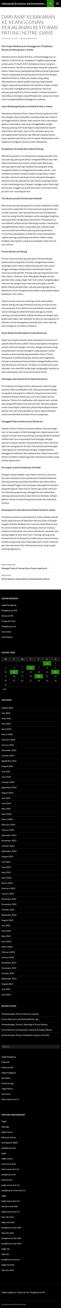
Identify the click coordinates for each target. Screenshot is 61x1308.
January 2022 (7, 957)
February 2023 (8, 888)
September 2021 (9, 978)
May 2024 (6, 808)
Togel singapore (8, 1292)
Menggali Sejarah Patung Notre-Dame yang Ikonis (24, 566)
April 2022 (6, 941)
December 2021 (8, 962)
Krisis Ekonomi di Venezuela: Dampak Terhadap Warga (26, 1029)
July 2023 (5, 861)
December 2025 (8, 750)
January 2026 (7, 745)
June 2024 (6, 803)
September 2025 (9, 761)
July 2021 (5, 989)
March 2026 (7, 734)
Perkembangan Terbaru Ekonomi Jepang (19, 1014)
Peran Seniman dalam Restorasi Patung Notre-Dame (25, 577)
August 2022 (7, 920)
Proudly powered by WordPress (13, 1304)
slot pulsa (5, 1094)
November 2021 (8, 968)
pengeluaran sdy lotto (11, 1238)
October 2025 (7, 755)
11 (14, 672)
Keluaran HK (7, 615)
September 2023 (9, 851)
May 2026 (6, 723)
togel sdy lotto (8, 1264)
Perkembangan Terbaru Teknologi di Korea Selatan (24, 1024)
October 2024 (7, 782)
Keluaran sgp (7, 1083)
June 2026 (6, 718)
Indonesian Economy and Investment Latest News (24, 3)
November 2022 (8, 904)
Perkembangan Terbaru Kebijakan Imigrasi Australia (25, 1035)
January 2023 (7, 893)
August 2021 (7, 984)
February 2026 (8, 739)
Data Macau (7, 637)
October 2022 (7, 909)
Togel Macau (7, 1088)
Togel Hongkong (8, 605)
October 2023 (7, 846)
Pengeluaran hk (8, 626)
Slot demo (6, 1078)
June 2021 (6, 994)
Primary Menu (57, 3)
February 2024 (8, 824)
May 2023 (6, 872)
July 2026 (5, 713)
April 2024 (6, 814)
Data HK (5, 1062)
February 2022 (8, 952)
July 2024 (5, 798)
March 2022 (7, 946)
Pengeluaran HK (37, 1292)
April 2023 (6, 877)
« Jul (4, 689)
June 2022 (6, 931)
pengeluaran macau (10, 1259)
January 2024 (7, 830)
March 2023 (7, 883)
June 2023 (6, 867)
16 (55, 672)
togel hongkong (8, 1072)
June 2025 (6, 777)
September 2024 (9, 787)
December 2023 (8, 835)
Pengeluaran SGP (9, 610)
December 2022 (8, 899)
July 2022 (5, 925)
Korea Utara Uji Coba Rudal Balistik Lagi (19, 1019)
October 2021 (7, 973)
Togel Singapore (8, 1056)
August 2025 (7, 766)
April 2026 (6, 729)
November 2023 (8, 840)
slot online (6, 631)
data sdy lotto (7, 1270)
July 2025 (5, 771)
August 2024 (7, 792)
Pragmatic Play (8, 621)
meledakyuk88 (30, 38)
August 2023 (7, 856)
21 (39, 676)
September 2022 (9, 915)
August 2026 (7, 708)
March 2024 (7, 819)
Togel (3, 1121)
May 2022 (6, 936)
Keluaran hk (22, 1292)
